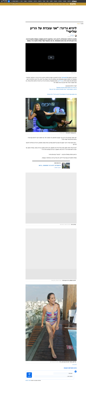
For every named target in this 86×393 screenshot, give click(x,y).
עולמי (60, 4)
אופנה (25, 1)
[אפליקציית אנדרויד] (17, 4)
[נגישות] (2, 1)
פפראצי (45, 4)
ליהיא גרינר (74, 364)
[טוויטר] (13, 4)
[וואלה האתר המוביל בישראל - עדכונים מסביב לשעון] (74, 1)
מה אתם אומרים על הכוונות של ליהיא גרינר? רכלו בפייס (62, 94)
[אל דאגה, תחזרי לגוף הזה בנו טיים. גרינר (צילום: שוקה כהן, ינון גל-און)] (51, 323)
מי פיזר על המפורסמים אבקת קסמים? (66, 87)
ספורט (64, 1)
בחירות (60, 1)
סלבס (51, 1)
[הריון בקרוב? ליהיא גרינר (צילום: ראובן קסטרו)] (51, 116)
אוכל (44, 1)
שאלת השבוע (50, 4)
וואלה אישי (56, 4)
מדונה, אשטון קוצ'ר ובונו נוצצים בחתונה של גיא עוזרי (63, 89)
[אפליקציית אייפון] (15, 4)
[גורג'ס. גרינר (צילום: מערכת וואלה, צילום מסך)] (51, 199)
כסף (47, 1)
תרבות (55, 1)
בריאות (39, 1)
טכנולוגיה (30, 1)
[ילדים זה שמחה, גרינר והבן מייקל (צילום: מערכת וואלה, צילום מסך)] (51, 255)
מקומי (67, 4)
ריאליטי (63, 4)
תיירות (35, 1)
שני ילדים (60, 81)
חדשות (69, 1)
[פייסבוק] (11, 4)
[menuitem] (68, 1)
